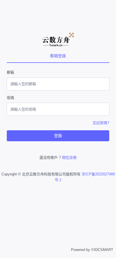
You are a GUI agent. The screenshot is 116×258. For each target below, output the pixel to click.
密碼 (10, 98)
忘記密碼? (101, 123)
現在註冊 (69, 157)
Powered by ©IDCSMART (92, 250)
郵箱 (10, 72)
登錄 (58, 135)
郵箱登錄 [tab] (58, 56)
